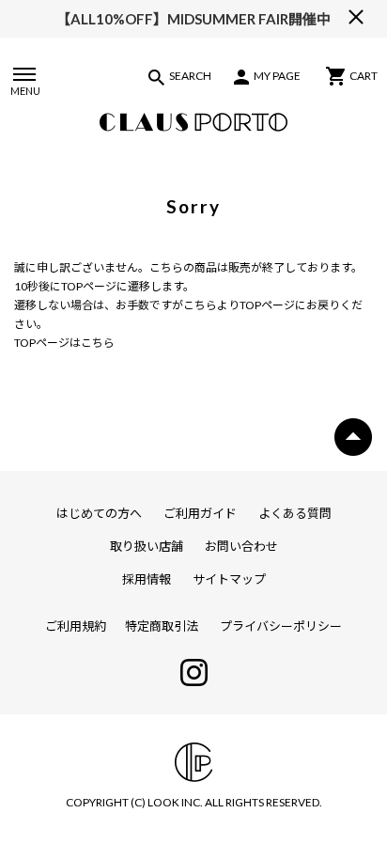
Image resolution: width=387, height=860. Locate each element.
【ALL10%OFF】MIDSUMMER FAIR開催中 (193, 18)
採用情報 (146, 578)
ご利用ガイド (200, 513)
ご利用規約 (75, 625)
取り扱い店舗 (146, 546)
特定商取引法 (161, 625)
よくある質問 (295, 513)
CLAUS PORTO (193, 122)
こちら (200, 305)
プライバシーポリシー (281, 625)
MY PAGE (277, 76)
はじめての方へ (99, 513)
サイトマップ (229, 578)
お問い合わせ (241, 546)
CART (363, 76)
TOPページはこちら (64, 343)
